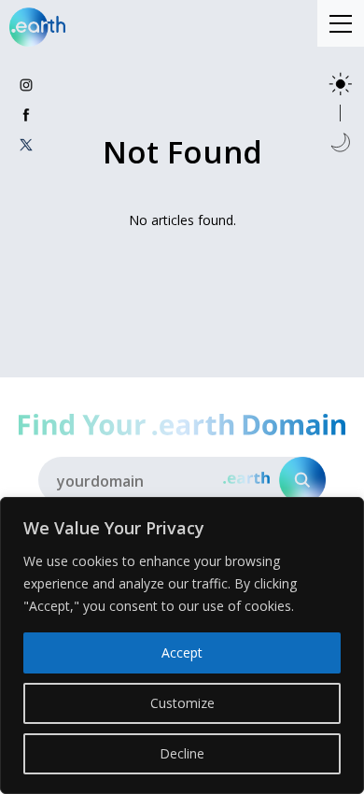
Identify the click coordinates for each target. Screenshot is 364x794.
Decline (182, 753)
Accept (182, 652)
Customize (182, 703)
